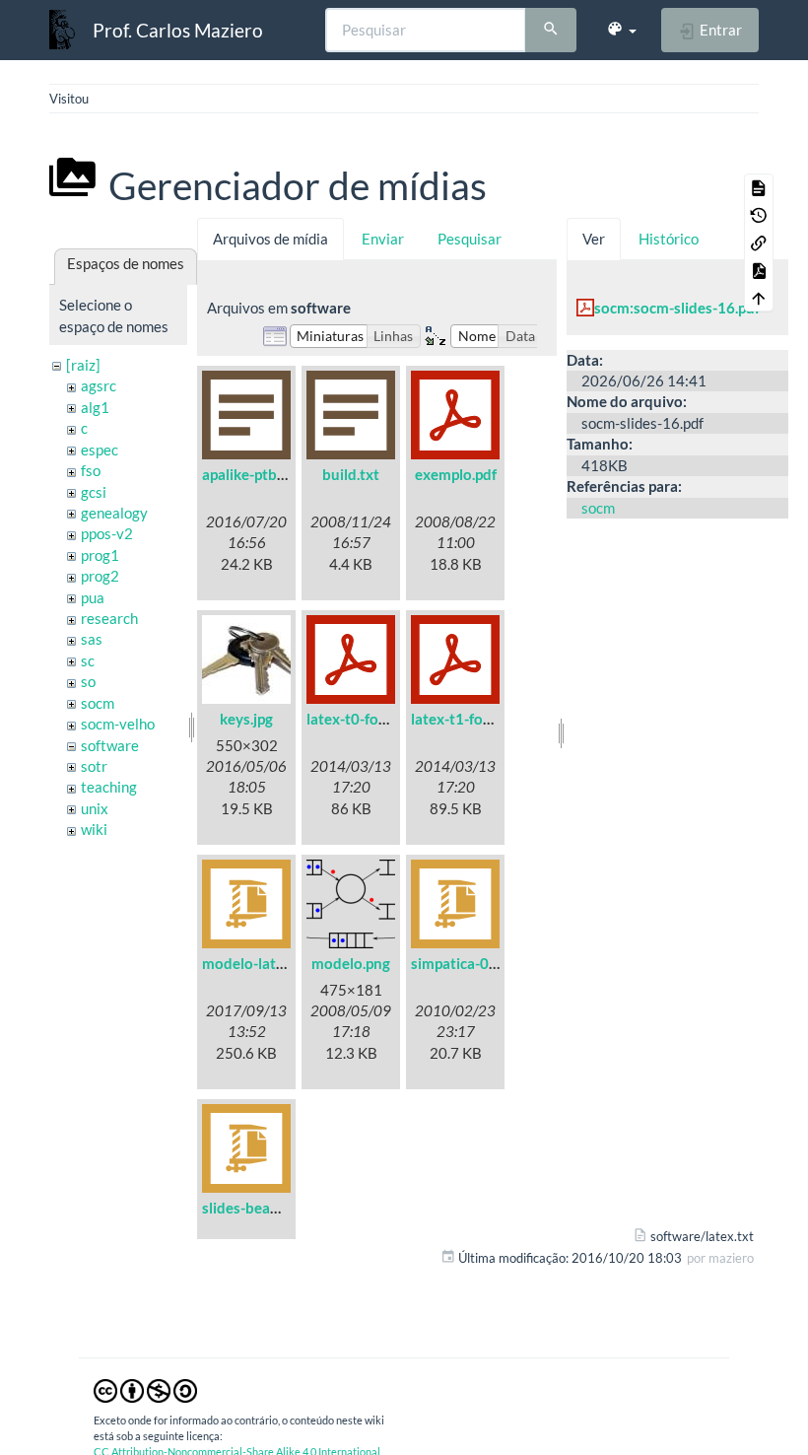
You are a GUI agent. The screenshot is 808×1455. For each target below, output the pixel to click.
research (109, 618)
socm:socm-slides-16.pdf (677, 307)
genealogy (114, 512)
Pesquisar (470, 238)
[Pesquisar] (550, 30)
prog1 (100, 555)
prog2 (100, 576)
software (110, 745)
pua (92, 597)
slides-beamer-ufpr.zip (276, 1207)
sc (88, 660)
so (88, 681)
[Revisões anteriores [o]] (759, 215)
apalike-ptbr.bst (254, 474)
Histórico (669, 238)
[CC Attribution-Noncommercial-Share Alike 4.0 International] (145, 1389)
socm (97, 703)
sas (91, 639)
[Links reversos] (759, 242)
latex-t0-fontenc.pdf (373, 719)
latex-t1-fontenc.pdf (478, 719)
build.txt (350, 474)
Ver (593, 238)
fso (91, 470)
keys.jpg (246, 719)
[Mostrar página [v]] (759, 187)
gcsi (93, 492)
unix (94, 808)
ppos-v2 (107, 533)
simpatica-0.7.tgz (467, 963)
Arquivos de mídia (270, 238)
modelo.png (350, 963)
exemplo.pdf (456, 474)
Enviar (383, 238)
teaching (109, 787)
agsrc (98, 385)
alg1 (95, 407)
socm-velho (118, 723)
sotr (94, 766)
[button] (621, 29)
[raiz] (83, 365)
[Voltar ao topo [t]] (759, 298)
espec (99, 449)
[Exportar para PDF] (759, 270)
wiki (94, 829)
